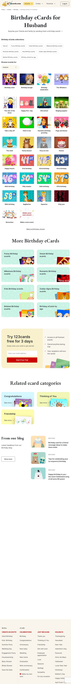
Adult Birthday (7, 636)
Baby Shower (7, 661)
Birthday (15, 9)
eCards (9, 9)
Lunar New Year (61, 666)
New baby (23, 649)
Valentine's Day (61, 649)
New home (24, 657)
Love (39, 660)
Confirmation (24, 670)
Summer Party (7, 645)
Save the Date (7, 670)
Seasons (40, 664)
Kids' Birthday (7, 640)
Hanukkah (59, 640)
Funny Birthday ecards (18, 46)
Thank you (41, 636)
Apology (40, 668)
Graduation (24, 661)
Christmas (59, 670)
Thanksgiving (60, 636)
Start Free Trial (22, 360)
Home (3, 9)
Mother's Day (60, 674)
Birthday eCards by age (28, 57)
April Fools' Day (60, 682)
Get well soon (42, 649)
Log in (64, 4)
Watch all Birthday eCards (35, 229)
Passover (58, 653)
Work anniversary (26, 666)
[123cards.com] (11, 4)
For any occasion (43, 676)
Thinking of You (43, 640)
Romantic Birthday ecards (10, 51)
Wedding (23, 653)
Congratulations (25, 640)
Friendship (41, 645)
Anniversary (24, 645)
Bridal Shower (7, 666)
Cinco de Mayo (60, 657)
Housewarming (7, 657)
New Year (58, 645)
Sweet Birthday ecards (36, 46)
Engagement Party (9, 653)
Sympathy (41, 672)
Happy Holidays (61, 678)
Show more (8, 459)
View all (5, 46)
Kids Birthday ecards (28, 51)
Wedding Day (7, 649)
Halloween (59, 661)
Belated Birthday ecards (10, 57)
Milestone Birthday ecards (54, 46)
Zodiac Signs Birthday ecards (48, 51)
